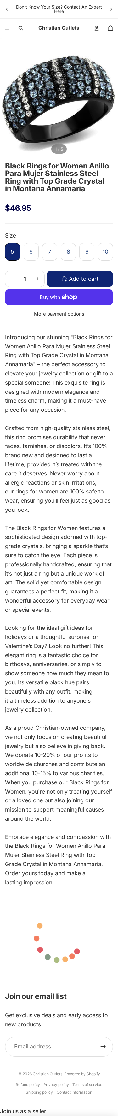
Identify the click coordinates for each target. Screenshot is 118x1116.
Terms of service (87, 1084)
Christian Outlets (47, 1074)
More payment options (59, 314)
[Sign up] (103, 1047)
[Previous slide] (7, 9)
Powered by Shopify (82, 1074)
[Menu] (7, 28)
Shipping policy (39, 1092)
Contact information (74, 1092)
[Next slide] (111, 9)
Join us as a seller (23, 1111)
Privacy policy (56, 1084)
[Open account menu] (97, 28)
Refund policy (28, 1084)
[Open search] (21, 28)
